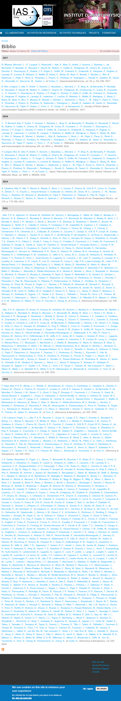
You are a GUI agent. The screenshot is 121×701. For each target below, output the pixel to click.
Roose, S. (43, 608)
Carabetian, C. (84, 386)
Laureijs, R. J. (111, 258)
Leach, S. (36, 261)
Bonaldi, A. (7, 221)
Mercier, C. (48, 346)
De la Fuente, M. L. (60, 509)
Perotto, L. (99, 277)
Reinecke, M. (81, 284)
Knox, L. (30, 258)
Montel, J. (84, 74)
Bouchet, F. (48, 417)
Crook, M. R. (94, 424)
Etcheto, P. (66, 93)
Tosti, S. (43, 627)
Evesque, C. (67, 392)
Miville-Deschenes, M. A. (49, 271)
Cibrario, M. (98, 495)
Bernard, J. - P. (20, 64)
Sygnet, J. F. (34, 294)
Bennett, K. (7, 479)
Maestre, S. (32, 74)
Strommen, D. (23, 621)
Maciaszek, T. (28, 264)
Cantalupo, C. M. (60, 225)
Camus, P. (68, 188)
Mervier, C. (20, 575)
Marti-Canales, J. (103, 565)
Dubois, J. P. (36, 71)
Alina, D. (67, 64)
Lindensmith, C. (60, 558)
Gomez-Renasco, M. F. (55, 525)
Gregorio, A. (20, 248)
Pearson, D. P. (86, 591)
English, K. (40, 519)
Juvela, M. (84, 254)
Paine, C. (64, 588)
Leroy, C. (68, 261)
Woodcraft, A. (80, 369)
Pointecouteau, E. (62, 281)
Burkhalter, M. (8, 489)
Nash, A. (59, 274)
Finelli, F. (37, 241)
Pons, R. (42, 356)
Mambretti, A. (19, 565)
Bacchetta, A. (54, 472)
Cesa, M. (54, 492)
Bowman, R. (8, 486)
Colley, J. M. (36, 499)
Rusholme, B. (74, 287)
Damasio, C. (11, 235)
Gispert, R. (51, 329)
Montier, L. (96, 74)
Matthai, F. (54, 268)
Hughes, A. (112, 71)
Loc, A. (91, 558)
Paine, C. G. (89, 440)
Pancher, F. (97, 588)
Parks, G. (6, 591)
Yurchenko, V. (95, 369)
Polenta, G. (78, 281)
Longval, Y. (34, 64)
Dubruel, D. (50, 515)
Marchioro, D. (47, 565)
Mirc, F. (25, 99)
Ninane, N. (33, 585)
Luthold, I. (21, 561)
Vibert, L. (34, 297)
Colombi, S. (57, 231)
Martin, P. (49, 568)
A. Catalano (7, 188)
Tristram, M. (110, 294)
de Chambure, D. (24, 509)
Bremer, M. (58, 486)
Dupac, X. (89, 238)
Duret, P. (47, 392)
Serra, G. (82, 447)
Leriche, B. (19, 74)
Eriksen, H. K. (14, 241)
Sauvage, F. (105, 611)
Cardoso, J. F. (91, 225)
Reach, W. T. (104, 356)
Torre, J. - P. (47, 106)
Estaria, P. (66, 519)
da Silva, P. (91, 502)
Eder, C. (107, 515)
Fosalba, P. (68, 241)
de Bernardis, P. (98, 86)
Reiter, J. (23, 604)
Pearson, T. (100, 591)
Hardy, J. (92, 532)
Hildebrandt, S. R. (40, 251)
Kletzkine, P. (56, 548)
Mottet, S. (76, 578)
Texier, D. (75, 466)
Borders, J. (31, 221)
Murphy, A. (35, 274)
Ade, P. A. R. (9, 215)
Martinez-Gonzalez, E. (13, 268)
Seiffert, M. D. (35, 291)
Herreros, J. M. (9, 538)
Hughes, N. (92, 542)
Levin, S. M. (34, 558)
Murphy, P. (7, 581)
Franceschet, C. (110, 522)
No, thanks (102, 688)
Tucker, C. (54, 81)
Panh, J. (108, 588)
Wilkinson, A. (17, 301)
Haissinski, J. (112, 329)
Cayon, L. (6, 228)
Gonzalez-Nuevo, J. (90, 244)
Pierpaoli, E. (70, 594)
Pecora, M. (112, 591)
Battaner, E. (23, 218)
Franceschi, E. (111, 241)
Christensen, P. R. (10, 231)
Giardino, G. (53, 244)
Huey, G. (60, 542)
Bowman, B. (69, 221)
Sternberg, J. (68, 617)
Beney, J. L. (29, 386)
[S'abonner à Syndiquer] (3, 650)
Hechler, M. (10, 535)
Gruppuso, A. (33, 248)
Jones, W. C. (84, 191)
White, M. (30, 637)
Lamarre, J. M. (74, 258)
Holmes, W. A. (80, 251)
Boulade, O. (21, 68)
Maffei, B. (43, 74)
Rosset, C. (19, 198)
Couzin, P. (18, 502)
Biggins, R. (78, 479)
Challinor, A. (18, 228)
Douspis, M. (77, 238)
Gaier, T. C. (87, 525)
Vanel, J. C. (67, 631)
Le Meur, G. (86, 555)
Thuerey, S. (66, 624)
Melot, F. (6, 271)
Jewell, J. (69, 545)
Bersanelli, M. (75, 218)
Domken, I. (7, 515)
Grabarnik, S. (85, 71)
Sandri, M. (88, 287)
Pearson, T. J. (51, 352)
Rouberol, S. (67, 608)
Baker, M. (88, 215)
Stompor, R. (7, 294)
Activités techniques (73, 33)
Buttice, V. (57, 68)
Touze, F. (68, 365)
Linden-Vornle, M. (78, 558)
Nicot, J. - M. (85, 99)
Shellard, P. (48, 291)
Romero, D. (31, 608)
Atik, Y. (25, 188)
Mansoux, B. (99, 342)
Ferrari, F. (93, 519)
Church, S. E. (44, 424)
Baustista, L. (57, 86)
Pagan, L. (53, 588)
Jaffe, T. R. (29, 545)
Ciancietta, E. (84, 495)
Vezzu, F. (9, 634)
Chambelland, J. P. (50, 228)
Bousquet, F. (11, 90)
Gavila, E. (31, 244)
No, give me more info (22, 698)
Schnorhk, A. (26, 614)
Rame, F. (59, 601)
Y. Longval (7, 151)
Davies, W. (89, 505)
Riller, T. (5, 287)
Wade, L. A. (76, 297)
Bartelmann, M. (100, 309)
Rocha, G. (29, 287)
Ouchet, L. (7, 588)
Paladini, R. (85, 588)
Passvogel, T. (50, 466)
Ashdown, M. (48, 215)
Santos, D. (31, 198)
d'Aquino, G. (33, 505)
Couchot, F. (69, 231)
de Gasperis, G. (82, 235)
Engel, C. (48, 71)
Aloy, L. (36, 469)
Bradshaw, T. (82, 221)
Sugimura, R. (60, 621)
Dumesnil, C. (82, 427)
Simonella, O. (12, 81)
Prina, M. (19, 284)
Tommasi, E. (112, 624)
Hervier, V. (84, 395)
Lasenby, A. (98, 258)
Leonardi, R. (57, 261)
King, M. (32, 548)
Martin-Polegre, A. (34, 568)
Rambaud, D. (13, 409)
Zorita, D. (73, 641)
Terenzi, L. (60, 294)
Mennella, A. (30, 271)
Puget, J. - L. (105, 195)
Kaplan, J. (81, 336)
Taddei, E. (111, 621)
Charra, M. (95, 68)
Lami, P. (87, 258)
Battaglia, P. (57, 476)
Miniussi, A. (31, 195)
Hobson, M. (66, 251)
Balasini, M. (94, 472)
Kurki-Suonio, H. (44, 258)
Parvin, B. (47, 591)
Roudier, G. (56, 359)
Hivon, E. (55, 251)
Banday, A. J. (110, 215)
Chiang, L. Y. (90, 228)
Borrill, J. (42, 221)
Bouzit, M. (46, 68)
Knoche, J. (80, 548)
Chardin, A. (111, 386)
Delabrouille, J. (111, 235)
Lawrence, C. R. (22, 261)
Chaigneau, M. (81, 68)
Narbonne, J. (8, 77)
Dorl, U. (66, 238)
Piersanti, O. (83, 594)
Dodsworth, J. (8, 462)
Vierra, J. (40, 634)
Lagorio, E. (59, 552)
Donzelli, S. (46, 238)
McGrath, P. (47, 571)
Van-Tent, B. (81, 631)
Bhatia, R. (102, 218)
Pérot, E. (29, 77)
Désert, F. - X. (12, 191)
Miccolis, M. (44, 575)
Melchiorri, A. (110, 268)
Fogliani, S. (10, 522)
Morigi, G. (24, 578)
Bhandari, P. (90, 218)
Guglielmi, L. (27, 395)
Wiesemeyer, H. (64, 369)
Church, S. (73, 319)
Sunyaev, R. (8, 365)
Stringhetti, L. (8, 621)
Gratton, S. (7, 248)
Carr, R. (20, 492)
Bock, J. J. (57, 188)
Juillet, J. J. (72, 462)
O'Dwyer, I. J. (8, 277)
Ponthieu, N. (66, 77)
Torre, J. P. (97, 294)
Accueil (5, 41)
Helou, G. (70, 248)
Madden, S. (83, 561)
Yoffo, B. (96, 637)
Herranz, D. (24, 251)
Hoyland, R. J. (9, 254)
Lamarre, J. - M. (100, 191)
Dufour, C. (62, 515)
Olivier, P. (108, 585)
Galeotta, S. (7, 244)
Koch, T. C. (49, 434)
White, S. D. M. (47, 369)
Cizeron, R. (30, 389)
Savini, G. (101, 103)
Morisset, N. (50, 578)
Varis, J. (92, 631)
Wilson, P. (29, 301)
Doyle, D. (31, 515)
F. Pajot (5, 386)
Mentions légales (100, 668)
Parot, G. (106, 99)
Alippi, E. (27, 469)
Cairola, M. (45, 489)
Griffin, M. (59, 71)
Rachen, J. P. (55, 284)
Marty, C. (54, 74)
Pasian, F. (43, 277)
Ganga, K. (20, 244)
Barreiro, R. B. (9, 218)
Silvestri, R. (7, 617)
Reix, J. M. (64, 466)
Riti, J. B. (93, 604)
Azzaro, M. (41, 472)
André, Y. (76, 64)
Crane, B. (106, 68)
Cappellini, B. (76, 225)
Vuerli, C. (70, 634)
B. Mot (5, 86)
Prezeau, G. (8, 284)
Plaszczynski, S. (32, 281)
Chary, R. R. (49, 319)
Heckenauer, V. (25, 535)
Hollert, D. (107, 538)
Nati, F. (16, 349)
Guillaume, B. (38, 532)
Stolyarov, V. (108, 291)
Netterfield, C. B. (83, 274)
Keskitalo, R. (110, 254)
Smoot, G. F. (61, 291)
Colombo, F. (75, 499)
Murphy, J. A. (49, 440)
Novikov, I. (110, 274)
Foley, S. (47, 241)
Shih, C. (89, 614)
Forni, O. (57, 241)
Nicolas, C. (105, 402)
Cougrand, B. (112, 499)
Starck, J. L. (75, 291)
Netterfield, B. (84, 581)
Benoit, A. (35, 188)
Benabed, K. (36, 218)
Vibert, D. (6, 369)
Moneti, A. (68, 271)
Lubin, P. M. (111, 261)
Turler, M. (100, 621)
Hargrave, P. (99, 71)
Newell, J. (97, 581)
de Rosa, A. (97, 235)
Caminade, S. (59, 489)
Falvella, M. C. (79, 519)
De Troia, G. (103, 509)
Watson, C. (104, 297)
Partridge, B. (35, 591)
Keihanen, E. (96, 254)
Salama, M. (34, 611)
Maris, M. (106, 264)
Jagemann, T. (42, 545)
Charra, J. (65, 228)
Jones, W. (80, 545)
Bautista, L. (99, 64)
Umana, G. (105, 627)
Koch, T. (101, 548)
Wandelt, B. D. (90, 297)
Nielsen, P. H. (20, 585)
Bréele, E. (46, 188)
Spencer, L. (53, 198)
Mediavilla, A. (60, 571)
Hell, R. (49, 535)
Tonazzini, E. (20, 627)
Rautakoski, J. (88, 601)
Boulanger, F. (23, 316)
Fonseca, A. (33, 522)
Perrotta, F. (110, 277)
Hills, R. (96, 332)
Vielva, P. (44, 297)
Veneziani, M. (35, 412)
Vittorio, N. (64, 297)
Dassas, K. (77, 389)
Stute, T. (35, 621)
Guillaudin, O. (57, 191)
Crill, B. (38, 502)
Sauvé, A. (42, 198)
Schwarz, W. (40, 614)
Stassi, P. (86, 291)
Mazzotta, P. (67, 268)
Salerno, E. (46, 611)
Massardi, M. (91, 568)
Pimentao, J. (41, 77)
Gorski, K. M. (107, 244)
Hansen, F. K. (80, 532)
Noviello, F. (80, 349)
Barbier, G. (12, 476)
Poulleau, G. (74, 598)
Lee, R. (45, 261)
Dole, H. (9, 326)
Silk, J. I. (108, 614)
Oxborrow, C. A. (21, 588)
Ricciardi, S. (108, 284)
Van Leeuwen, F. (96, 365)
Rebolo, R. (68, 284)
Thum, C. (46, 365)
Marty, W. (64, 74)
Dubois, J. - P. (28, 158)
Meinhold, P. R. (95, 268)
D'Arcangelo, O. (49, 505)
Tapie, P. (24, 106)
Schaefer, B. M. (9, 291)
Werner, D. (19, 637)
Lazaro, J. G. (8, 528)
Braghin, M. (46, 486)
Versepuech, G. (76, 106)
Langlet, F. (101, 552)
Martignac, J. (99, 96)
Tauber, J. (40, 81)
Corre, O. (87, 499)
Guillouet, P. (52, 532)
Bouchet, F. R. (55, 221)
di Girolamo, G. (72, 512)
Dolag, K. (34, 238)
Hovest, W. (108, 251)
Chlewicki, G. (39, 495)
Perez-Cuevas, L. (38, 588)
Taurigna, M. (31, 624)
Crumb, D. (60, 502)
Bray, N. (85, 86)
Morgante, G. (102, 271)
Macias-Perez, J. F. (11, 264)
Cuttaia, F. (71, 502)
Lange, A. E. (36, 339)
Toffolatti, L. (73, 294)
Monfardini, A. (45, 195)
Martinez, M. (18, 195)
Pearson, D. (71, 277)
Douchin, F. (7, 71)
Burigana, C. (8, 225)
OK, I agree (88, 688)
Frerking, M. (36, 525)
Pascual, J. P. (59, 591)
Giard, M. (41, 244)
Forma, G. (45, 522)
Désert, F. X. (22, 238)
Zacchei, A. (50, 301)
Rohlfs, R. (19, 608)
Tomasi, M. (85, 294)
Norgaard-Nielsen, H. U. (51, 349)
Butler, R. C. (21, 225)
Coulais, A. (82, 231)
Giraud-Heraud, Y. (40, 191)
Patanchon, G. (69, 195)
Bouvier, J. (99, 482)
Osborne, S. (22, 277)
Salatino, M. (106, 77)
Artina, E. (112, 469)
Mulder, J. (87, 578)
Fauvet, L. (25, 191)
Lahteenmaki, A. (31, 552)
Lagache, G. (59, 258)
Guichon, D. (24, 532)
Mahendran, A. (9, 402)
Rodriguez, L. (80, 77)
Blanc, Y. (55, 421)
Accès (95, 665)
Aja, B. (18, 469)
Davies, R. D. (36, 235)
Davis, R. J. (50, 235)
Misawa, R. (35, 99)
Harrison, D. (58, 248)
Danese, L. (23, 235)
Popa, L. (63, 598)
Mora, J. (90, 271)
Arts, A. (5, 472)
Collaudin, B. (43, 231)
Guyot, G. (46, 248)
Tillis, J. (77, 624)
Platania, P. (46, 281)
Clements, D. (8, 499)
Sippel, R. (19, 617)
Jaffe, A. (18, 545)
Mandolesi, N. (83, 264)
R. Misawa (7, 64)
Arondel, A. (94, 417)
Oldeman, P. (96, 585)
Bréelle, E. (95, 221)
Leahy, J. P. (46, 555)
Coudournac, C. (87, 90)
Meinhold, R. (74, 571)
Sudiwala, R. (69, 198)
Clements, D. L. (28, 231)
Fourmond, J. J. (83, 241)
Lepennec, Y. (49, 96)
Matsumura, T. (9, 346)
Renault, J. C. (41, 409)
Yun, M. (105, 637)
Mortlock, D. (11, 274)
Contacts (104, 665)
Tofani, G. (87, 624)
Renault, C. (7, 198)
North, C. (68, 349)
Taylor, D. (43, 624)
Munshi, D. (23, 274)
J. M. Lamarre (9, 417)
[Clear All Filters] (39, 51)
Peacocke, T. (36, 352)
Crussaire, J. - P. (74, 126)
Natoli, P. (69, 274)
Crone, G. (112, 459)
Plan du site (98, 662)
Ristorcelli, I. (47, 64)
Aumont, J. (87, 64)
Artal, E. (103, 469)
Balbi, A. (98, 215)
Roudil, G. (93, 77)
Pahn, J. (101, 440)
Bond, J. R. (18, 221)
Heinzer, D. (39, 535)
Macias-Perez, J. (84, 399)
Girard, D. (20, 329)
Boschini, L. (72, 482)
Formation (108, 33)
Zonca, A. (76, 301)
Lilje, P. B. (79, 261)
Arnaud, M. (34, 215)
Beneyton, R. (110, 476)
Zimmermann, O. (45, 641)
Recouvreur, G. (9, 447)
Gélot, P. (77, 93)
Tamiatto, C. (18, 624)
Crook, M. (104, 231)
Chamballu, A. (32, 228)
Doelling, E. (101, 512)
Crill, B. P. (91, 188)
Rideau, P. (60, 604)
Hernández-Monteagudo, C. (59, 332)
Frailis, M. (97, 241)
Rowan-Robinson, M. (73, 359)
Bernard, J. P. (61, 218)
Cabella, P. (34, 225)
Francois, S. (97, 392)
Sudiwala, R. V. (106, 447)
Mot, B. (106, 74)
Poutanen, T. (105, 281)
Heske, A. (34, 538)
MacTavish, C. (69, 561)
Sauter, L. (93, 611)
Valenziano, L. (22, 297)
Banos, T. (46, 459)
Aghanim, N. (22, 215)
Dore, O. (57, 238)
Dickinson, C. (88, 512)
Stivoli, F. (96, 291)
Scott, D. (22, 291)
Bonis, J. (39, 482)
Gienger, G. (56, 528)
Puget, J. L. (42, 284)
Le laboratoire (14, 33)
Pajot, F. (20, 77)
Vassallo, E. (103, 631)
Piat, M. (94, 195)
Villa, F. (54, 297)
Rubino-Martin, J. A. (57, 287)
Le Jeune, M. (33, 555)
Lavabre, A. (7, 261)
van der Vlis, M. (35, 631)
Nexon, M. (77, 440)
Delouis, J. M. (8, 238)
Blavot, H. (109, 479)
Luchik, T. (10, 561)
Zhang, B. (62, 301)
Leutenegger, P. (19, 558)
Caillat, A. (68, 68)
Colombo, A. (62, 499)
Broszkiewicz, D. (56, 386)
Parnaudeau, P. (19, 591)
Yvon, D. (40, 301)
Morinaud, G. (36, 578)
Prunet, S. (30, 284)
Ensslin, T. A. (19, 519)
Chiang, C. (103, 228)
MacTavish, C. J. (45, 264)
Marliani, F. (71, 565)
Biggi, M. (67, 479)
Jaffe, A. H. (58, 254)
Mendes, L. (17, 271)
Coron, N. (102, 188)
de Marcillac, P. (39, 427)
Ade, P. (58, 64)
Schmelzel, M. (12, 614)
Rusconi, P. (7, 611)
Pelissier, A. (83, 195)
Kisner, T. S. (7, 258)
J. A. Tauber (7, 459)
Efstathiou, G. (102, 238)
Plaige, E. (95, 594)
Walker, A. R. (95, 634)
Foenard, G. (71, 71)
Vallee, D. (22, 412)
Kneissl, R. (20, 258)
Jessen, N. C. (57, 545)
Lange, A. (90, 552)
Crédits (95, 672)
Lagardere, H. (63, 434)
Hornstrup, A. (95, 251)
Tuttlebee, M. (91, 627)
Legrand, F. (73, 555)
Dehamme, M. (12, 512)
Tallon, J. (6, 624)
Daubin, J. (89, 389)
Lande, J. (85, 434)
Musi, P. (17, 581)
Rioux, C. (53, 409)
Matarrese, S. (41, 268)
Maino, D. (70, 264)
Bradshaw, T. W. (92, 421)
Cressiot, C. (22, 323)
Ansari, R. (34, 309)
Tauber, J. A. (48, 294)
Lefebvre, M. (46, 399)
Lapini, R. (112, 552)
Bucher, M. (107, 221)
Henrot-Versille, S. (85, 248)
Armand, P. (46, 469)
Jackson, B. (7, 545)
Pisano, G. (54, 77)
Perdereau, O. (85, 277)
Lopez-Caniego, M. (94, 261)
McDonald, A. (33, 571)
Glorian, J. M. (89, 528)
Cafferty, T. (34, 489)
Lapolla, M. (7, 555)
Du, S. (40, 515)
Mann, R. (95, 264)
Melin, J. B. (36, 346)
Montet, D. (94, 575)
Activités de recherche (41, 33)
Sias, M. (98, 614)
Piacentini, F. (8, 281)
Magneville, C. (108, 561)
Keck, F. (8, 548)
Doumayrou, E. (21, 71)
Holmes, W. (71, 191)
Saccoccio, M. (27, 81)
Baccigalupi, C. (75, 215)
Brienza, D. (71, 486)
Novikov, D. (98, 274)
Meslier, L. (32, 575)
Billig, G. (89, 479)
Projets (94, 33)
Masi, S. (74, 74)
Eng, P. (55, 326)
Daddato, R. (104, 502)
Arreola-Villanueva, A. (87, 469)
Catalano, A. (105, 225)
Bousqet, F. (34, 68)
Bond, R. (29, 482)
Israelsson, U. (44, 254)
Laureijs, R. (7, 74)
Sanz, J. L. (82, 611)
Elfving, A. (6, 519)
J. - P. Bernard (9, 123)
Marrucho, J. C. (86, 565)
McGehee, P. (80, 268)
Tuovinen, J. (8, 297)
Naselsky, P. (48, 274)
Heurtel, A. (45, 538)
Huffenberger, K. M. (26, 254)
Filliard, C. (27, 241)
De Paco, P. (77, 509)
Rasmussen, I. (72, 601)
